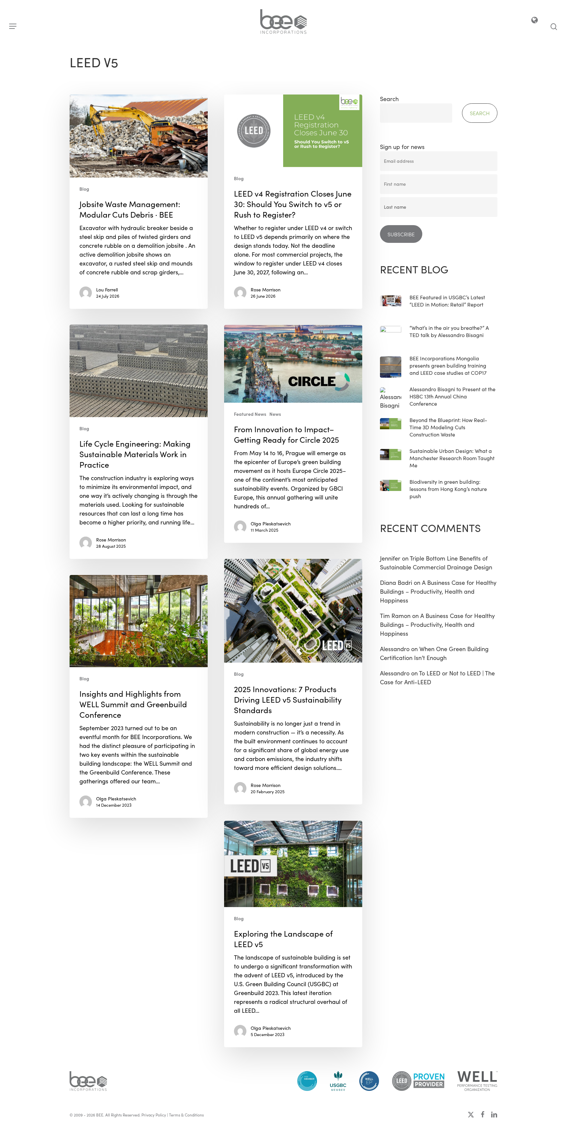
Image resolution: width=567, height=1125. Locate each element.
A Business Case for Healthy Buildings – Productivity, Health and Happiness (438, 591)
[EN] (535, 21)
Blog (84, 189)
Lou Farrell (107, 290)
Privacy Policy (153, 1114)
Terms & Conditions (186, 1114)
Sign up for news (402, 147)
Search (389, 99)
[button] (12, 26)
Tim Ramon (395, 616)
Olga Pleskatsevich (271, 523)
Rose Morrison (266, 290)
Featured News (250, 414)
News (275, 414)
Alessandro (395, 649)
